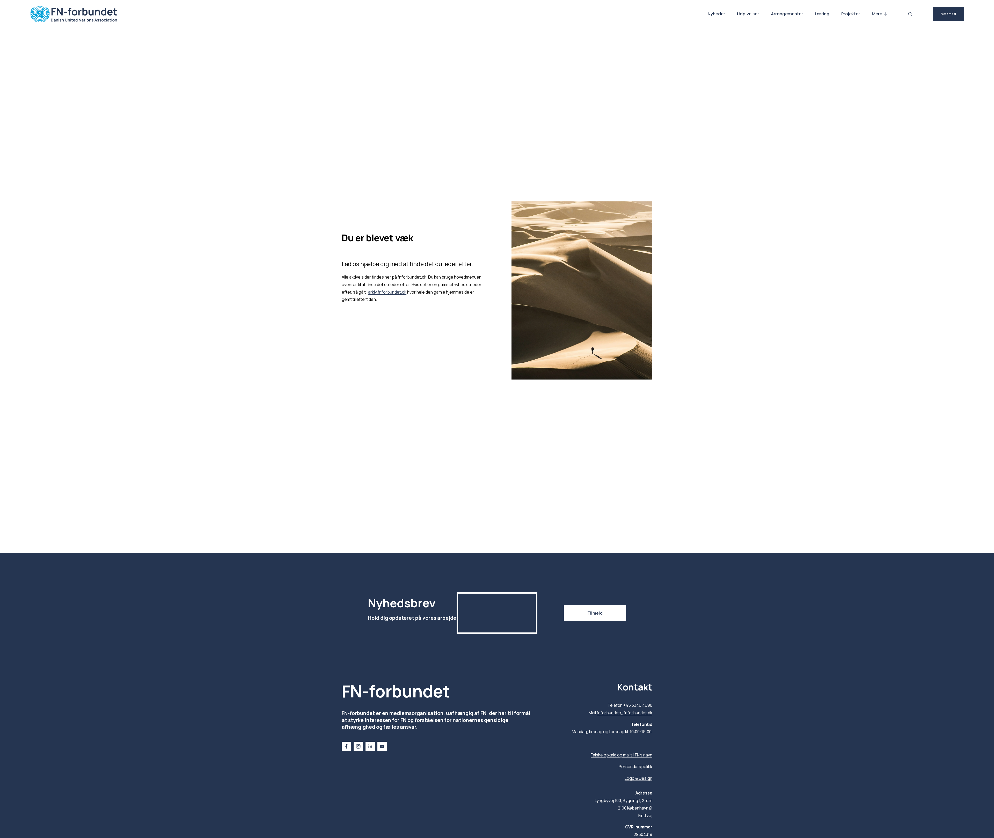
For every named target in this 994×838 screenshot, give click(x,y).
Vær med (948, 14)
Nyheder (716, 14)
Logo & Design (638, 778)
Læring (822, 14)
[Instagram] (358, 746)
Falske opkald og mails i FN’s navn (621, 755)
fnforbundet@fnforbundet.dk (624, 713)
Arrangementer (787, 14)
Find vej (645, 815)
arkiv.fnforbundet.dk (387, 292)
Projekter (850, 14)
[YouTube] (382, 746)
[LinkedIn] (370, 746)
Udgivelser (748, 14)
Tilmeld (595, 613)
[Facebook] (346, 746)
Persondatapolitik (635, 766)
